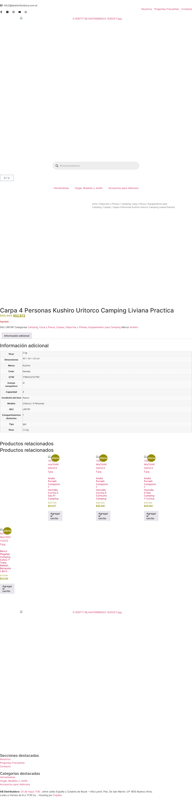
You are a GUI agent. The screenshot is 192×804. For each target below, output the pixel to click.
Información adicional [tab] (16, 335)
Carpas (107, 207)
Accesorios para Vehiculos (123, 188)
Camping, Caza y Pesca (133, 204)
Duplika (57, 795)
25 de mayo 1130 (30, 791)
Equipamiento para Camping (104, 327)
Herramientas (61, 188)
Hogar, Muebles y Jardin (88, 188)
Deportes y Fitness (109, 204)
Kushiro (134, 327)
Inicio (95, 204)
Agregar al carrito (55, 516)
